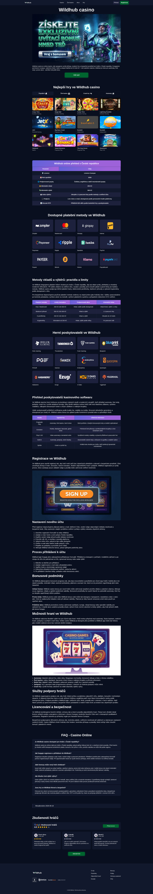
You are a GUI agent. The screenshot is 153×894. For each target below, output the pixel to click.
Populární (42, 93)
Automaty (109, 93)
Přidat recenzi (111, 826)
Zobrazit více (76, 853)
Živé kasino (64, 93)
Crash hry (86, 93)
